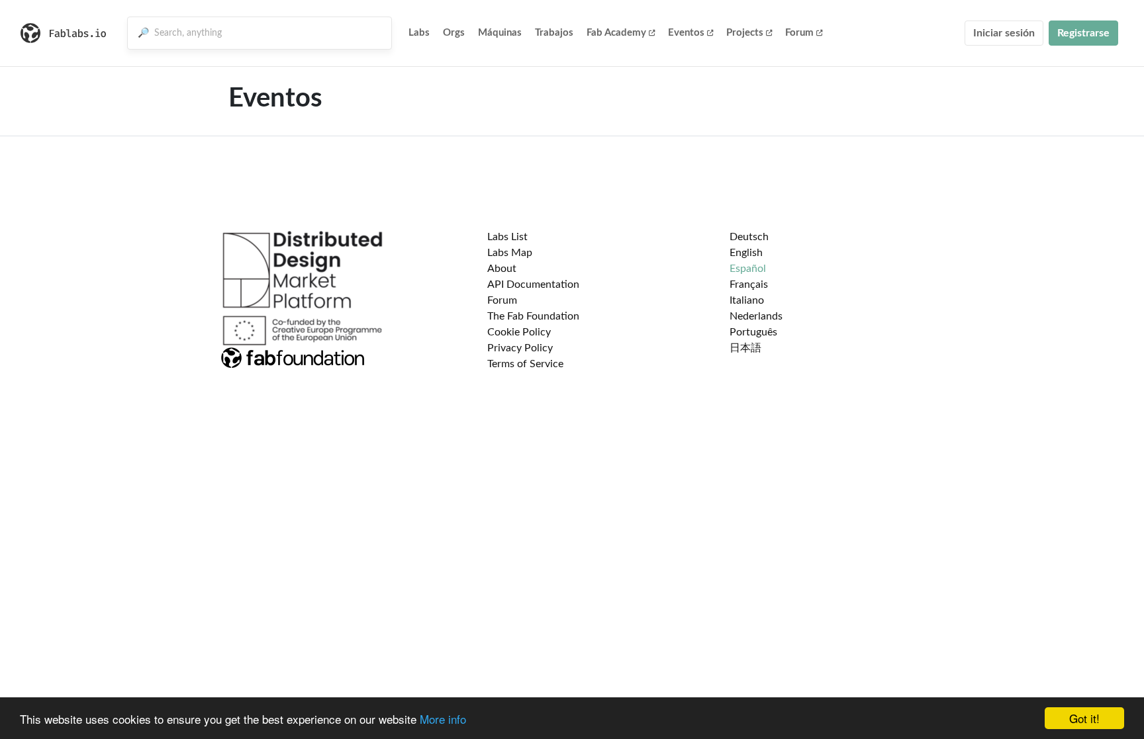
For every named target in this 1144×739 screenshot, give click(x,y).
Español (748, 268)
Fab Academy (616, 33)
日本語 (745, 348)
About (501, 268)
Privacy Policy (520, 348)
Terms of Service (525, 364)
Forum (799, 33)
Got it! (1084, 718)
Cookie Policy (519, 332)
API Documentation (533, 284)
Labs (419, 33)
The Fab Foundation (533, 316)
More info (443, 719)
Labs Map (509, 252)
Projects (744, 33)
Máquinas (500, 33)
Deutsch (749, 237)
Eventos (686, 33)
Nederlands (756, 316)
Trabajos (554, 33)
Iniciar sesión (1004, 33)
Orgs (454, 33)
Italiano (747, 300)
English (746, 252)
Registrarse (1083, 33)
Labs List (507, 237)
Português (753, 332)
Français (749, 284)
